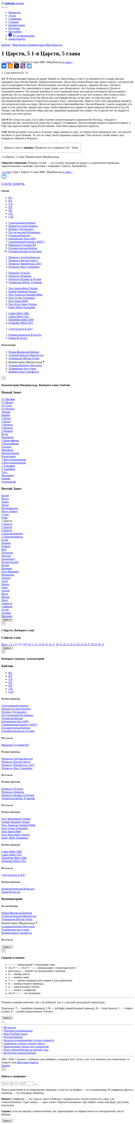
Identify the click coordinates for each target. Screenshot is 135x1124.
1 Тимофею (8, 465)
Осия (4, 581)
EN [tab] (10, 207)
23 (74, 644)
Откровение (8, 481)
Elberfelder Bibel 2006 (21, 319)
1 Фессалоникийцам (13, 459)
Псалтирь (7, 552)
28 (92, 644)
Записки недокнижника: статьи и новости (29, 1040)
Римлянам (7, 437)
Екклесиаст (8, 558)
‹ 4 (6, 62)
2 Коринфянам (10, 443)
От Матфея (8, 399)
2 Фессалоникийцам (13, 462)
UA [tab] (10, 204)
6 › (68, 62)
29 (95, 644)
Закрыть (7, 619)
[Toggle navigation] (6, 7)
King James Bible (18, 301)
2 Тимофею (8, 469)
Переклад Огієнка (19, 272)
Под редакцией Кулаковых (24, 232)
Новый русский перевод (23, 225)
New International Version (23, 288)
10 (29, 644)
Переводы (14, 12)
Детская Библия (13, 1037)
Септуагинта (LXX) (20, 328)
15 (46, 644)
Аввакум (6, 603)
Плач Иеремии (10, 571)
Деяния (5, 411)
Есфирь (5, 546)
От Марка (7, 402)
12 (36, 644)
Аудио (12, 15)
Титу (4, 472)
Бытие (5, 495)
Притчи (6, 555)
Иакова (5, 415)
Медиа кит (10, 1027)
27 (88, 644)
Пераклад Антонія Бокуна (24, 257)
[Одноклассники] (10, 65)
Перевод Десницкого (21, 229)
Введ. (4, 644)
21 (67, 644)
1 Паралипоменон (12, 533)
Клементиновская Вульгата (24, 334)
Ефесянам (7, 449)
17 (53, 644)
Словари (13, 21)
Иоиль (5, 584)
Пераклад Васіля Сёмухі (22, 260)
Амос (4, 587)
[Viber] (22, 65)
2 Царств (6, 524)
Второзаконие (9, 508)
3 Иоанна (7, 430)
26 (85, 644)
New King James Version (22, 304)
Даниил (6, 577)
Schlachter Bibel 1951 (20, 322)
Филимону (7, 475)
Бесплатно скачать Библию (20, 1052)
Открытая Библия (19, 235)
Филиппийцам (10, 453)
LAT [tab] (11, 216)
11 (32, 644)
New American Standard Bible (25, 294)
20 (64, 644)
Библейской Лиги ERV (22, 238)
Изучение (14, 28)
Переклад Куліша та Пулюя (24, 279)
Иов (3, 549)
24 (78, 644)
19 (60, 644)
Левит (5, 501)
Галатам (6, 446)
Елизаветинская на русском (24, 251)
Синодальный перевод (22, 222)
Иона (4, 593)
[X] (16, 65)
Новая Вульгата (17, 338)
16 (50, 644)
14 (43, 644)
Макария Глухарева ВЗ (22, 244)
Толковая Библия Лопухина (25, 365)
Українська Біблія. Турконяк (25, 282)
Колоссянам (8, 456)
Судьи (5, 514)
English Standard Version (22, 291)
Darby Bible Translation (21, 307)
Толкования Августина (22, 368)
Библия (5, 44)
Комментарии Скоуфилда (23, 371)
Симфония (14, 18)
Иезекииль (7, 574)
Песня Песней (9, 562)
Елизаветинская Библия (22, 248)
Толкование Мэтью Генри (23, 358)
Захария (6, 612)
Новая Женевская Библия (23, 351)
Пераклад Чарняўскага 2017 (25, 263)
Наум (4, 600)
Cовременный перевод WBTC (26, 241)
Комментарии (16, 25)
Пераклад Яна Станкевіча (23, 266)
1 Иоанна (7, 424)
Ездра (4, 539)
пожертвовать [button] (16, 38)
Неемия (6, 543)
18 (57, 644)
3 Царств (6, 527)
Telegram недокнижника (18, 1030)
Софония (6, 606)
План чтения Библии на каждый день (26, 1049)
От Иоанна (8, 408)
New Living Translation (21, 297)
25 (81, 644)
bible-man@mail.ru (27, 1062)
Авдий (5, 590)
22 (71, 644)
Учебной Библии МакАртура (25, 355)
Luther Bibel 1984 (18, 313)
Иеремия (6, 568)
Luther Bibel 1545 (18, 316)
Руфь (4, 517)
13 (39, 644)
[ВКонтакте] (3, 65)
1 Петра (6, 418)
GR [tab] (10, 213)
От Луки (6, 405)
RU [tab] (10, 197)
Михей (5, 596)
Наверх (5, 1065)
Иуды (4, 434)
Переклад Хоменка (19, 275)
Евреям (5, 478)
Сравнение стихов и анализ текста (24, 1043)
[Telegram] (29, 65)
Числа (5, 504)
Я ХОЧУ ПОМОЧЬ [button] (13, 183)
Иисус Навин (9, 511)
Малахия (6, 616)
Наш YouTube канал (15, 1033)
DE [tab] (10, 210)
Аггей (5, 609)
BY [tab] (10, 200)
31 (102, 644)
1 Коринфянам (10, 440)
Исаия (5, 565)
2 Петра (6, 421)
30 (99, 644)
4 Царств (6, 530)
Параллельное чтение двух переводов (26, 1046)
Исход (5, 498)
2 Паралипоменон (12, 536)
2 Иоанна (7, 427)
